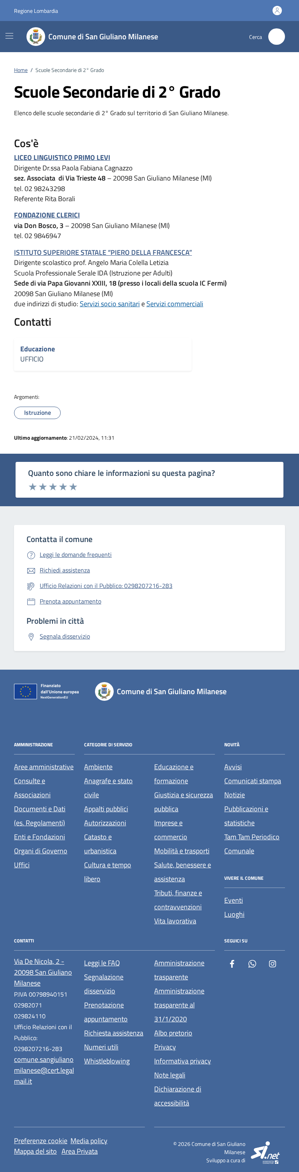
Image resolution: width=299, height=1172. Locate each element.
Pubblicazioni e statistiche (246, 816)
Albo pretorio (173, 1033)
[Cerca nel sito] (276, 36)
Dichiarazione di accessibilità (177, 1096)
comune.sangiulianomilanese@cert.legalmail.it (44, 1070)
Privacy (165, 1047)
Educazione (37, 349)
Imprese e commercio (170, 830)
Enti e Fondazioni (39, 837)
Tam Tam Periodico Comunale (252, 844)
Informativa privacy (182, 1061)
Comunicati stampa (252, 780)
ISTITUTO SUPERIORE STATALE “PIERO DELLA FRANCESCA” (103, 252)
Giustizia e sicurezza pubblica (183, 802)
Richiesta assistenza (113, 1033)
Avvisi (233, 766)
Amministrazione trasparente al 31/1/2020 (179, 1005)
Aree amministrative (44, 766)
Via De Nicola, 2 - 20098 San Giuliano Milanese (43, 972)
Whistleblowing (107, 1061)
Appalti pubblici (106, 809)
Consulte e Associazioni (32, 787)
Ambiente (98, 766)
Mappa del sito (35, 1151)
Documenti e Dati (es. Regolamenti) (39, 816)
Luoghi (234, 914)
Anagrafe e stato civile (108, 787)
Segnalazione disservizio (103, 984)
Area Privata (80, 1151)
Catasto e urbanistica (100, 844)
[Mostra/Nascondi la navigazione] (9, 35)
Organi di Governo (40, 851)
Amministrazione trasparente (179, 970)
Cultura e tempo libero (107, 872)
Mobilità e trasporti (181, 851)
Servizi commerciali (174, 304)
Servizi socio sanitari (110, 304)
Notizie (234, 795)
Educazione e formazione (173, 773)
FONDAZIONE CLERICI (47, 215)
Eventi (233, 900)
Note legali (169, 1075)
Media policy (88, 1140)
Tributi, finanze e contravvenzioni (178, 900)
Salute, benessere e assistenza (182, 872)
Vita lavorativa (175, 921)
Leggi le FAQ (102, 963)
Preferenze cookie (40, 1140)
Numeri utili (101, 1047)
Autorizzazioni (105, 823)
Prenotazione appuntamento (106, 1012)
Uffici (22, 865)
